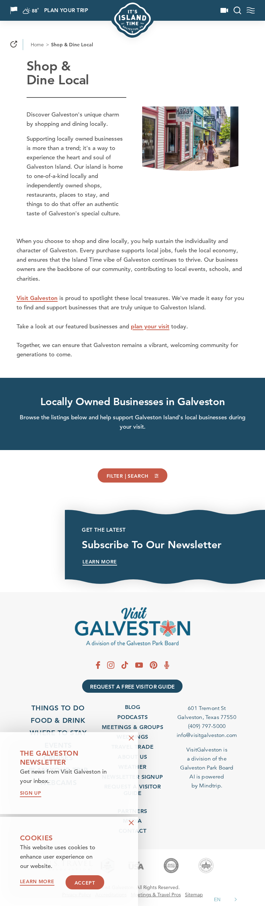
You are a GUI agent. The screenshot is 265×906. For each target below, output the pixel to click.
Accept (85, 883)
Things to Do (58, 708)
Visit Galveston (37, 298)
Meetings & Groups (132, 727)
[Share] (13, 44)
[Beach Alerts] (13, 10)
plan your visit (150, 326)
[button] (226, 899)
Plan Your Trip (66, 10)
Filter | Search (128, 476)
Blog (132, 707)
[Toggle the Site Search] (237, 10)
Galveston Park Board (206, 767)
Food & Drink (58, 720)
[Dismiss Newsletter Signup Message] (131, 738)
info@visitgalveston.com (207, 735)
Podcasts (132, 717)
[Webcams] (224, 10)
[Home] (132, 626)
